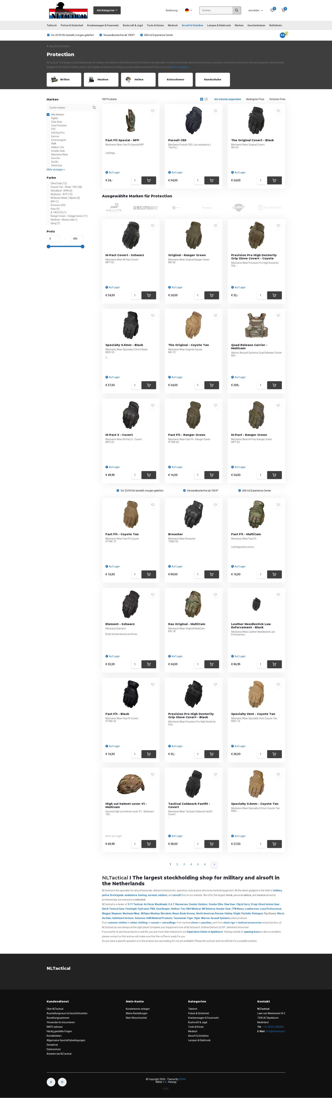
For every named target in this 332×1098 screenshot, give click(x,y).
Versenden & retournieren (61, 1022)
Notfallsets (275, 25)
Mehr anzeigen (179, 67)
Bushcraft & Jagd (133, 25)
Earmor (55, 136)
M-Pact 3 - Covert (119, 435)
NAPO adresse (55, 1026)
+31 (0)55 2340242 (273, 1026)
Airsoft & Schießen (192, 25)
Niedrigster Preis (255, 99)
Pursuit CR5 (177, 140)
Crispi (254, 904)
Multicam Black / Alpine (65, 197)
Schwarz (58, 205)
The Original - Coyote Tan (188, 345)
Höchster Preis (277, 99)
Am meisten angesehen (227, 99)
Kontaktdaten (54, 1035)
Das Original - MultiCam (186, 624)
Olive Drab (59, 183)
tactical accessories (250, 922)
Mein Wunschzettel (136, 1017)
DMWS (182, 1079)
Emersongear (58, 140)
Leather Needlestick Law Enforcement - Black (251, 625)
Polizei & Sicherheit (72, 25)
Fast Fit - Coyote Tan (122, 534)
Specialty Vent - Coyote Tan (253, 714)
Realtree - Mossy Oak (64, 219)
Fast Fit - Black (117, 714)
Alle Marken (57, 114)
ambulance (130, 895)
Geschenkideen (256, 25)
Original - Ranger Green (187, 255)
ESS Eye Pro (57, 132)
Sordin (54, 161)
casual (155, 922)
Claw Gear (56, 121)
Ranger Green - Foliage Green (69, 216)
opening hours (252, 931)
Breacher (175, 534)
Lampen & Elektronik (219, 25)
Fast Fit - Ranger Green (186, 435)
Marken (239, 25)
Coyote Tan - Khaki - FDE (66, 187)
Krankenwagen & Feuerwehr (103, 25)
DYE (53, 129)
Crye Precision (59, 125)
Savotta (55, 158)
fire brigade (116, 895)
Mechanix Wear (59, 154)
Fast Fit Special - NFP (122, 140)
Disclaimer (52, 1044)
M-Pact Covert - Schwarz (124, 255)
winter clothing (138, 922)
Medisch (173, 25)
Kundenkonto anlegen (138, 1008)
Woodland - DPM (61, 190)
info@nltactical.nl (275, 1031)
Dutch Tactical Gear (113, 908)
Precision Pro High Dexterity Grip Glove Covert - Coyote (254, 257)
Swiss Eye (56, 165)
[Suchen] (236, 10)
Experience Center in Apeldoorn (205, 931)
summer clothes (117, 922)
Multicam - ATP (61, 194)
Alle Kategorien (105, 10)
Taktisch (52, 25)
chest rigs (229, 922)
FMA (53, 143)
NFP (55, 201)
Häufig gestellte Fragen (59, 1031)
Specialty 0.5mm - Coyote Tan (254, 803)
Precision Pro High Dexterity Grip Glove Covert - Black (191, 715)
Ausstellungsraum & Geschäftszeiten (67, 1013)
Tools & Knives (155, 25)
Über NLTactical (55, 1008)
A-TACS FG (58, 212)
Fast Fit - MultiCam (246, 534)
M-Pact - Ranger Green (249, 435)
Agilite (54, 118)
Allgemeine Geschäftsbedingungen (66, 1040)
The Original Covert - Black (252, 140)
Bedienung (172, 10)
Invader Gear (58, 150)
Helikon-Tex (57, 147)
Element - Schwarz (120, 624)
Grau (55, 208)
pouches (206, 922)
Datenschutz (54, 1049)
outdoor (162, 895)
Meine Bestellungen (136, 1013)
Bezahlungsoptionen (58, 1017)
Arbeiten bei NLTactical (59, 1053)
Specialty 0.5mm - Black (124, 345)
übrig (55, 223)
